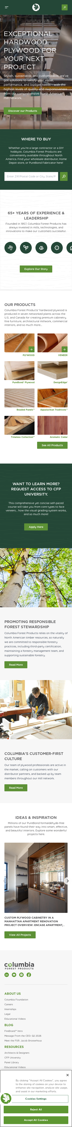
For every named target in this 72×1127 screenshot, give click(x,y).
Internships (10, 1009)
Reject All (36, 1109)
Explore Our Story (36, 269)
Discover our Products (22, 110)
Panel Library (11, 1062)
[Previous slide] (4, 881)
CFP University (12, 1057)
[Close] (68, 1075)
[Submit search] (64, 176)
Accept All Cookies (36, 1120)
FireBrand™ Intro (13, 1031)
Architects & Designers (16, 1052)
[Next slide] (67, 881)
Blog (8, 1025)
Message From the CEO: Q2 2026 (22, 1035)
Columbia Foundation (16, 999)
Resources (14, 1047)
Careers (8, 1004)
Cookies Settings (36, 1098)
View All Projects (20, 934)
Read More (16, 664)
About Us (12, 993)
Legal (7, 1014)
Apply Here (36, 526)
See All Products (52, 445)
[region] (36, 1098)
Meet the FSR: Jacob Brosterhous (23, 1040)
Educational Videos (15, 1018)
